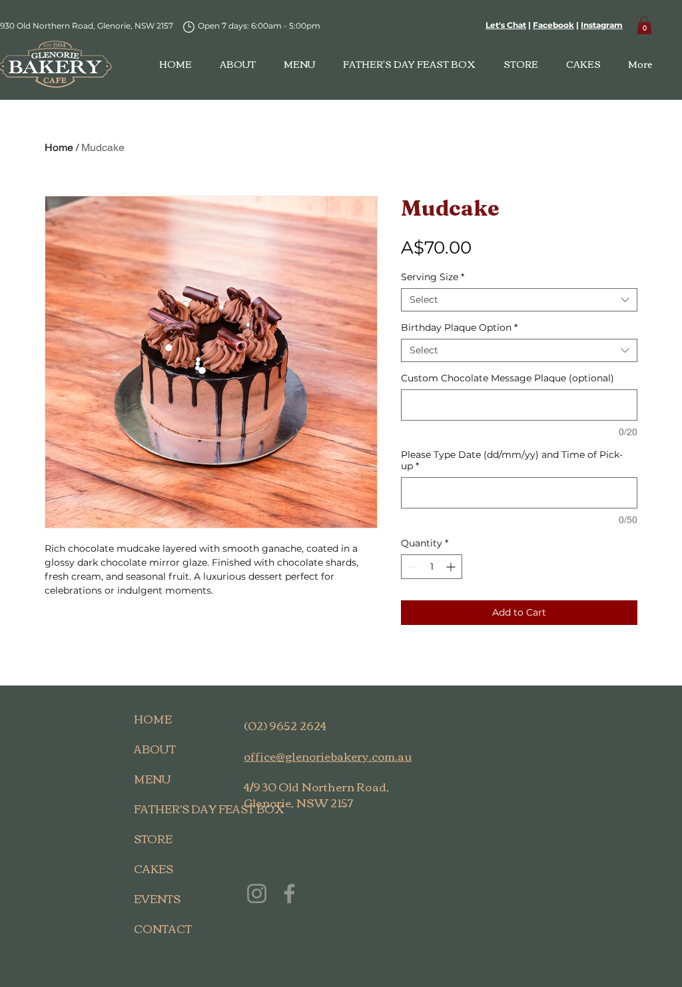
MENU (152, 779)
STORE (153, 839)
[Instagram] (257, 893)
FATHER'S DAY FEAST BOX (166, 809)
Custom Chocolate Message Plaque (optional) (507, 378)
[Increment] (452, 566)
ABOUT (155, 749)
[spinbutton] (432, 566)
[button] (644, 25)
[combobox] (519, 299)
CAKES (153, 869)
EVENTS (157, 898)
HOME (153, 719)
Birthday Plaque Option (459, 327)
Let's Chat (506, 25)
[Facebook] (289, 893)
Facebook (553, 25)
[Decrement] (411, 566)
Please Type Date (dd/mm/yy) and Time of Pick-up (512, 460)
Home (59, 147)
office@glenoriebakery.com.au (328, 755)
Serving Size (432, 277)
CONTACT (163, 928)
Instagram (602, 25)
